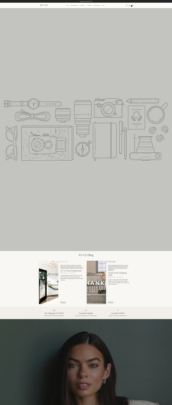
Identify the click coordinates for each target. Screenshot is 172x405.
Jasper (72, 265)
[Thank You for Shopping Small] (101, 282)
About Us (63, 265)
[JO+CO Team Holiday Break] (53, 282)
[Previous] (76, 1)
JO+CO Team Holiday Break (71, 271)
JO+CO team (78, 265)
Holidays (68, 265)
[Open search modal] (126, 5)
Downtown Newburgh (113, 265)
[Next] (95, 1)
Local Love (115, 267)
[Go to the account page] (129, 5)
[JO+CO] (44, 5)
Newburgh (72, 267)
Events (120, 265)
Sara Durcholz (79, 267)
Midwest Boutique (65, 267)
